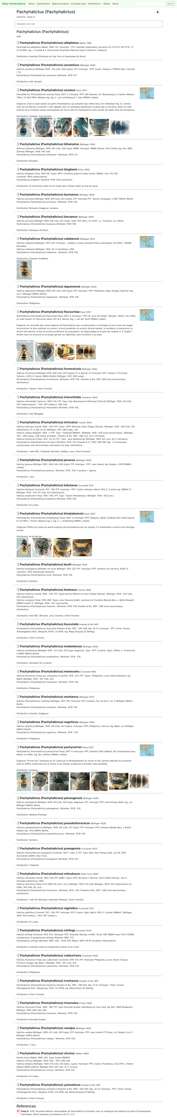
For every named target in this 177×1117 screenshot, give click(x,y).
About (115, 3)
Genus (32, 3)
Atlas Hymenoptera (13, 3)
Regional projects (60, 3)
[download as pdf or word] (157, 11)
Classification (43, 3)
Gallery (106, 3)
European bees (78, 3)
